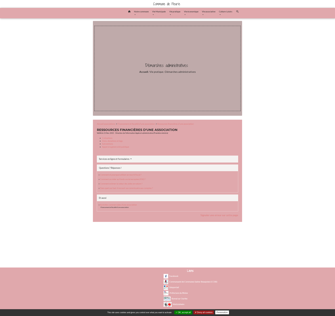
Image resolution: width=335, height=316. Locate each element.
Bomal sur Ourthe (179, 298)
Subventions (107, 143)
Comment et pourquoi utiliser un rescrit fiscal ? (120, 174)
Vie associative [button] (208, 11)
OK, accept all (184, 312)
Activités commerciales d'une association (118, 204)
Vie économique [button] (191, 11)
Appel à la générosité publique (115, 146)
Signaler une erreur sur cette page (219, 215)
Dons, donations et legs (112, 141)
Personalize (222, 312)
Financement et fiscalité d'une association (136, 124)
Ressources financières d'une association (175, 124)
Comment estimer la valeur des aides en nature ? (121, 183)
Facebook (173, 276)
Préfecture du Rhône (178, 292)
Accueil (143, 71)
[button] (129, 12)
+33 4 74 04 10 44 (167, 246)
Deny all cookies (205, 312)
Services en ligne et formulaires (114, 159)
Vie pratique (156, 71)
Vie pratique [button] (174, 11)
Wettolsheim (178, 304)
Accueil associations (106, 124)
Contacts (167, 230)
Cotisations (107, 138)
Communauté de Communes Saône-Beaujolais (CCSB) (193, 281)
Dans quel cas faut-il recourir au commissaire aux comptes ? (126, 188)
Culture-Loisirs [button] (225, 11)
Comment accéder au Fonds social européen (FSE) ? (123, 179)
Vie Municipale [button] (159, 11)
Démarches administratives (180, 71)
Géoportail (174, 287)
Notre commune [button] (141, 11)
